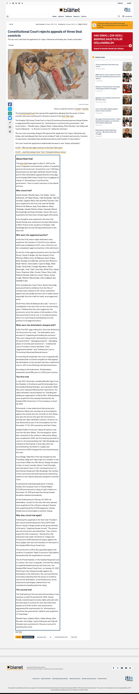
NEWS (11, 24)
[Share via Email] (10, 127)
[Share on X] (10, 109)
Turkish (78, 109)
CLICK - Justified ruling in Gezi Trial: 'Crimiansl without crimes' (40, 152)
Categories (128, 16)
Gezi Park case (68, 116)
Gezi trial (23, 163)
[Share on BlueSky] (10, 118)
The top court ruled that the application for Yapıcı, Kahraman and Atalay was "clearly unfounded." (45, 39)
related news (100, 57)
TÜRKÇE (120, 3)
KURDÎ (129, 3)
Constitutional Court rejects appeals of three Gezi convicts (45, 33)
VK (20, 632)
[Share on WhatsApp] (10, 113)
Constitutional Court (27, 113)
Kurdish (85, 109)
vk (50, 637)
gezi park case (41, 637)
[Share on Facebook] (10, 104)
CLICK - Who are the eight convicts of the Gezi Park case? (39, 147)
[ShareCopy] (10, 122)
